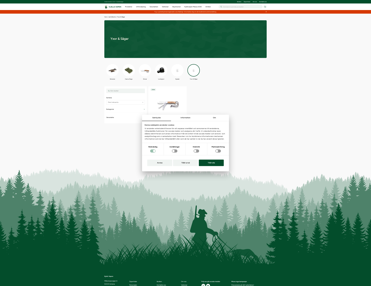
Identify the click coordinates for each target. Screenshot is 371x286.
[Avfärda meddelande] (266, 12)
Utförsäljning (141, 7)
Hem (105, 17)
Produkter (128, 7)
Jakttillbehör (112, 17)
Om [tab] (214, 118)
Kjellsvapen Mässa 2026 (193, 7)
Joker (153, 89)
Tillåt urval (185, 163)
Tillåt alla (211, 163)
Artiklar (208, 7)
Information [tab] (185, 118)
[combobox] (241, 6)
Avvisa (159, 163)
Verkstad (165, 7)
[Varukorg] (265, 6)
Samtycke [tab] (156, 118)
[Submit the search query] (108, 91)
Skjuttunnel (176, 7)
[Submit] (221, 7)
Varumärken (154, 7)
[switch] (174, 151)
